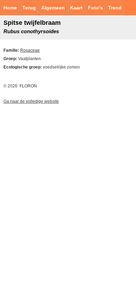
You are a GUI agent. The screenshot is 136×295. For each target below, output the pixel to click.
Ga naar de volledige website (31, 101)
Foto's (95, 7)
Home (10, 7)
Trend (115, 7)
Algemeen (53, 7)
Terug (29, 7)
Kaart (76, 7)
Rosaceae (30, 50)
